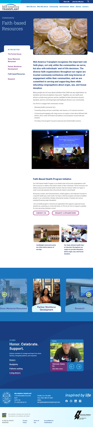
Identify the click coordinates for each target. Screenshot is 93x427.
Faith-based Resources (16, 74)
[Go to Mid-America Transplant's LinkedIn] (75, 401)
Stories (78, 6)
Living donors (14, 373)
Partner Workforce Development (15, 67)
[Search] (88, 1)
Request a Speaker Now (65, 213)
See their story (57, 369)
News (72, 6)
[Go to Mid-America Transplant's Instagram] (71, 401)
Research (11, 79)
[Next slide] (88, 294)
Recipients (13, 364)
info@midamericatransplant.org (48, 402)
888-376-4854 (49, 398)
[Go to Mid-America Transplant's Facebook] (66, 401)
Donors (12, 360)
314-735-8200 (46, 395)
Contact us (41, 213)
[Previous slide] (4, 294)
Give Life (66, 2)
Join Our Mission (77, 2)
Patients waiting (16, 369)
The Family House (14, 54)
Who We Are (31, 6)
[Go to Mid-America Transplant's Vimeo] (80, 401)
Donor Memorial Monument (14, 60)
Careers (85, 6)
